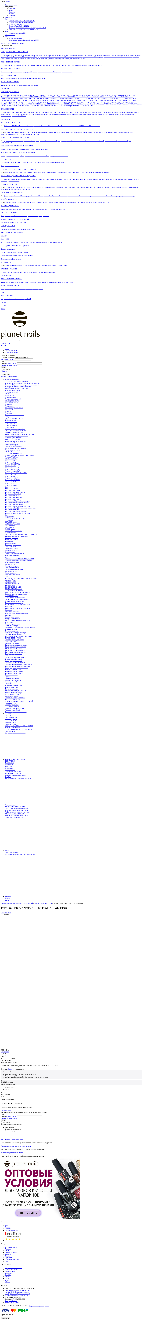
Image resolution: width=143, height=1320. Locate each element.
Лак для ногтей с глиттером (29, 114)
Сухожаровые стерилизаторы (54, 162)
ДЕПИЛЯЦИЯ (6, 262)
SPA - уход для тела (31, 242)
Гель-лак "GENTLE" (80, 98)
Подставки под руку (68, 132)
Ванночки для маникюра (12, 179)
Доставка (12, 8)
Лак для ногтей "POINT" (65, 112)
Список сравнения (11, 350)
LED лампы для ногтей (32, 126)
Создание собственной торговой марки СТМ (24, 40)
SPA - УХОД (5, 239)
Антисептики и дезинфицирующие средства (15, 72)
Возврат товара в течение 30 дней (12, 1153)
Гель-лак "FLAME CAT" (28, 98)
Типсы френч (55, 65)
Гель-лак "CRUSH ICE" (95, 97)
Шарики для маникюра (8, 249)
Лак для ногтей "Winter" (100, 112)
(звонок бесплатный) (17, 1290)
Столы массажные (122, 132)
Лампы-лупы (57, 132)
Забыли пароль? (11, 363)
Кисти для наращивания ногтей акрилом (72, 196)
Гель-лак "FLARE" (42, 98)
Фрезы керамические (78, 141)
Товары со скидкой (11, 1252)
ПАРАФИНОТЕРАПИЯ (9, 269)
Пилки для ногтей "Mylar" (100, 187)
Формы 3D (105, 202)
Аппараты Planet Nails (30, 149)
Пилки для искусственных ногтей (59, 187)
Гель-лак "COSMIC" (80, 97)
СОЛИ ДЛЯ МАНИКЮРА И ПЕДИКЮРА (15, 246)
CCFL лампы (8, 126)
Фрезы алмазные (50, 141)
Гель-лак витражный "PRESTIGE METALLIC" (77, 106)
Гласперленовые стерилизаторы (11, 162)
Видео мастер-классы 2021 (17, 33)
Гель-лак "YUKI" (56, 106)
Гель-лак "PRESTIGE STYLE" (100, 102)
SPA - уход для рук (19, 242)
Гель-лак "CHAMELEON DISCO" (34, 97)
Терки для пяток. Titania (28, 229)
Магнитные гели (6, 222)
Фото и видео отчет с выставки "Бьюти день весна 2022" (27, 28)
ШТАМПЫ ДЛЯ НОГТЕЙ (10, 206)
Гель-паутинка (28, 58)
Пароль (3, 363)
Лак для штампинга (22, 209)
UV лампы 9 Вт (56, 126)
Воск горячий (8, 265)
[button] (5, 1052)
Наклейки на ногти (46, 202)
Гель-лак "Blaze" (105, 95)
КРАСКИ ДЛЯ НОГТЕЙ (9, 212)
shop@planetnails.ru (11, 1301)
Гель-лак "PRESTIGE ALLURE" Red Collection (33, 102)
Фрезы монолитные (109, 141)
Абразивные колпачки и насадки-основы (17, 141)
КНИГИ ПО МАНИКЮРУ (10, 82)
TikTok (7, 1278)
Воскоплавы (37, 265)
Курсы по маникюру (11, 5)
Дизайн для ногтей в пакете (30, 202)
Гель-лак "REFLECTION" (49, 104)
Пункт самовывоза (11, 1247)
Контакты (12, 12)
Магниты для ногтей (19, 222)
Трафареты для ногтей (65, 202)
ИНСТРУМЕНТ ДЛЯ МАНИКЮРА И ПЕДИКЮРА (18, 169)
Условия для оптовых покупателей (12, 43)
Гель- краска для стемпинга (104, 57)
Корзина (3, 376)
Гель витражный (28, 57)
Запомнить (6, 369)
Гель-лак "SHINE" (104, 104)
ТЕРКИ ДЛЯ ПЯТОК (8, 226)
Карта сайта (9, 1257)
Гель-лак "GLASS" (93, 98)
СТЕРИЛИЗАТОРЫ (7, 159)
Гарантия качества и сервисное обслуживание (16, 1146)
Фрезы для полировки (63, 141)
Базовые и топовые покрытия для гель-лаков (18, 95)
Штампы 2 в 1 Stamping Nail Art (39, 209)
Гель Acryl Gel (18, 57)
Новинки (8, 1254)
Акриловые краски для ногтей (24, 216)
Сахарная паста (46, 265)
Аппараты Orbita (17, 149)
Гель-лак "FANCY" (14, 98)
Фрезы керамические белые (94, 141)
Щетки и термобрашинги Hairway (12, 232)
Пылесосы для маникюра (83, 132)
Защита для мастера (26, 179)
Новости (11, 14)
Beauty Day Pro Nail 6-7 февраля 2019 (21, 22)
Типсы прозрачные (44, 65)
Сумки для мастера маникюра (11, 156)
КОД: (2, 1050)
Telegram (7, 1282)
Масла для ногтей (7, 255)
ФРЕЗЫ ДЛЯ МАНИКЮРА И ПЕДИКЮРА (15, 137)
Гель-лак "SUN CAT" (129, 104)
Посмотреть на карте (11, 1302)
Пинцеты (77, 172)
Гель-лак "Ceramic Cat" (15, 97)
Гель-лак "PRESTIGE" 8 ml (119, 102)
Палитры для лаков (70, 179)
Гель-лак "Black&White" (92, 95)
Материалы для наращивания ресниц (13, 289)
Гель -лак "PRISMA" (40, 95)
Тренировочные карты (30, 85)
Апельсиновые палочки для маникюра (16, 172)
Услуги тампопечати (15, 38)
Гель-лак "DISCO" (121, 97)
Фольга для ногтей (96, 202)
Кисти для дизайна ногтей (30, 196)
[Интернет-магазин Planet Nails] (20, 338)
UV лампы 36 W (45, 126)
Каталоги (12, 15)
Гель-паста (20, 58)
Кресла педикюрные (33, 132)
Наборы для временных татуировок (36, 282)
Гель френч (82, 57)
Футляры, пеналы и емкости (120, 179)
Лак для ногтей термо (102, 114)
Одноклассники (10, 1271)
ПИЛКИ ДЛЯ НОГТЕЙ (9, 184)
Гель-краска (132, 57)
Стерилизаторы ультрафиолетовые (33, 162)
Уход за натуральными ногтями (23, 255)
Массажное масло (56, 242)
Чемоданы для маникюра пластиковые (33, 156)
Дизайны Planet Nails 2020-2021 (19, 26)
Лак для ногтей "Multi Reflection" (31, 112)
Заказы (7, 349)
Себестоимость (10, 35)
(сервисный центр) (17, 1294)
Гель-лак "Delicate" (109, 97)
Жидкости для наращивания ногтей (42, 72)
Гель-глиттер (117, 57)
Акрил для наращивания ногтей (11, 78)
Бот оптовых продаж (11, 1269)
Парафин (25, 272)
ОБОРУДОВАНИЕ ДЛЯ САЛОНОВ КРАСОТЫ (17, 129)
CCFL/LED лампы (18, 126)
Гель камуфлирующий (57, 57)
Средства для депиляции (59, 265)
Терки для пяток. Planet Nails (10, 229)
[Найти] (19, 340)
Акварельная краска (7, 216)
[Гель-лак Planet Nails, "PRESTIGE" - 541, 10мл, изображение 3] (30, 1032)
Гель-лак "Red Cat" (16, 104)
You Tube (8, 1275)
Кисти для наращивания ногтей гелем (98, 196)
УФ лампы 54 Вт (94, 126)
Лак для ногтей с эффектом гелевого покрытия (79, 114)
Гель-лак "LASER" (119, 98)
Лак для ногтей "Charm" (12, 112)
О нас (6, 1225)
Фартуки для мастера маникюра (100, 179)
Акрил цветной (27, 78)
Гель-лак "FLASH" (55, 98)
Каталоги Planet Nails (12, 1259)
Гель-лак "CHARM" (52, 97)
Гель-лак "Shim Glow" (91, 104)
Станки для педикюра (88, 172)
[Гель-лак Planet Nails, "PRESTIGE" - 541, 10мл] (30, 973)
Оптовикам (8, 17)
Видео (7, 31)
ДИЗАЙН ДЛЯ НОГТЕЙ (9, 199)
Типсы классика (32, 65)
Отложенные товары (11, 352)
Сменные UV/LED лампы (80, 126)
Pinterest (7, 1276)
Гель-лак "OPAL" (55, 100)
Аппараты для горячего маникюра (15, 132)
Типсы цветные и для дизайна (70, 65)
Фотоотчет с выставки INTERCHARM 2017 (23, 29)
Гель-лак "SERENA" (64, 104)
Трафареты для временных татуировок (60, 282)
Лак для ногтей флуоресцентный (120, 114)
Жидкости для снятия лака (63, 72)
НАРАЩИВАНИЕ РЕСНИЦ (10, 285)
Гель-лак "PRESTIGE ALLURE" (111, 100)
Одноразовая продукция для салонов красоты (48, 179)
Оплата (11, 10)
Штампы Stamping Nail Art (58, 209)
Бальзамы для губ (44, 242)
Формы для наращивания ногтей (91, 65)
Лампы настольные (46, 132)
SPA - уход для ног (7, 242)
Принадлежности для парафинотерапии (42, 272)
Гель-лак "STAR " (116, 104)
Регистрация (9, 359)
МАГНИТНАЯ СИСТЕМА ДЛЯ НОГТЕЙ (15, 219)
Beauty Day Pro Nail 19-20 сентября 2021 (22, 21)
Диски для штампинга (8, 209)
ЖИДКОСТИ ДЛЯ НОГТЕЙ (10, 68)
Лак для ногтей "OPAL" (49, 112)
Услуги (7, 36)
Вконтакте (8, 1273)
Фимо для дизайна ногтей (81, 202)
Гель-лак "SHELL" (77, 104)
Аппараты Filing (6, 149)
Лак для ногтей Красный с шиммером (120, 112)
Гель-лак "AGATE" (66, 95)
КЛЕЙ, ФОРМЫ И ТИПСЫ (10, 62)
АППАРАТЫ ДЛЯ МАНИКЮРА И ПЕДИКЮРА (17, 146)
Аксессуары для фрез (38, 141)
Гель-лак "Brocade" (53, 95)
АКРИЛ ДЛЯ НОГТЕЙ (8, 75)
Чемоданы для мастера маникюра (57, 156)
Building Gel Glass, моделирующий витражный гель (21, 55)
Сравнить (11, 1069)
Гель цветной (90, 57)
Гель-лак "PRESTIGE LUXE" (80, 102)
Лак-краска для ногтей (41, 216)
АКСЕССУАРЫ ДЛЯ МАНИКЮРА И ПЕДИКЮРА (18, 176)
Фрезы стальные (121, 141)
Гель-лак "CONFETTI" (66, 97)
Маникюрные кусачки (43, 172)
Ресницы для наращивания (34, 289)
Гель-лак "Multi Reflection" (27, 100)
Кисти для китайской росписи (49, 196)
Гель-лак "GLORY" (106, 98)
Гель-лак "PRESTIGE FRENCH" (59, 102)
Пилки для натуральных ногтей (81, 187)
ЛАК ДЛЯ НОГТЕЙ (7, 109)
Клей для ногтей (9, 65)
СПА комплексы (97, 132)
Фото (6, 19)
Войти (3, 359)
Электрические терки (32, 134)
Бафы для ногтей (28, 187)
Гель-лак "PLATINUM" (68, 100)
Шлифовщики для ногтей (21, 189)
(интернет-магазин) (17, 1292)
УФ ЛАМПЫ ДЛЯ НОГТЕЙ (10, 122)
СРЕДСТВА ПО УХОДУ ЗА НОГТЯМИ (14, 252)
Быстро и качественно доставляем (12, 1139)
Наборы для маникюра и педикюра (62, 172)
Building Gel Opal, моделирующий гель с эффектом (55, 55)
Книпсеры (32, 172)
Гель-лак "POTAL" (94, 100)
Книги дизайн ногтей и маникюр (12, 85)
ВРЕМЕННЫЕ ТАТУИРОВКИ (11, 279)
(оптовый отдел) (16, 1295)
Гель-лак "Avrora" (78, 95)
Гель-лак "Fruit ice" (67, 98)
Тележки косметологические (15, 134)
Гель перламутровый (72, 57)
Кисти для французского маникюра (123, 196)
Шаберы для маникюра (103, 172)
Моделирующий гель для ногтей (44, 58)
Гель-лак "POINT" (82, 100)
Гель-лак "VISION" (12, 106)
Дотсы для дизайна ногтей (12, 196)
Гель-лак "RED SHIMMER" (31, 104)
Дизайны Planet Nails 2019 (17, 24)
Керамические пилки (41, 187)
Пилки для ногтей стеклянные (119, 187)
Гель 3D (10, 57)
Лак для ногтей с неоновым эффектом (51, 114)
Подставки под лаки (83, 179)
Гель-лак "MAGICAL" (11, 100)
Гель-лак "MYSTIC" (42, 100)
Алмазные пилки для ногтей (13, 187)
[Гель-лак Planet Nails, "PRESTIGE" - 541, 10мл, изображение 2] (89, 973)
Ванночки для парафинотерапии (11, 272)
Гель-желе (124, 57)
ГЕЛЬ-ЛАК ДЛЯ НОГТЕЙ (10, 92)
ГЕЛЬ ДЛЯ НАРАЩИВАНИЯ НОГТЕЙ (14, 52)
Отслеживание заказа (8, 357)
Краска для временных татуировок (12, 282)
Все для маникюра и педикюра (39, 1306)
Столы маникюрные (109, 132)
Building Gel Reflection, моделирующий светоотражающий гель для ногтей (96, 55)
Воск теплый (28, 265)
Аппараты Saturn (42, 149)
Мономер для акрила (39, 78)
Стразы (55, 202)
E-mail (3, 361)
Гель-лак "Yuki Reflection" (42, 106)
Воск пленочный (18, 265)
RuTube (7, 1280)
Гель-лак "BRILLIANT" (119, 95)
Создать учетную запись (9, 365)
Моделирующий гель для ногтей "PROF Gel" (70, 58)
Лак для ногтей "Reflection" (83, 112)
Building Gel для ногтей (129, 55)
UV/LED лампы (66, 126)
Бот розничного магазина (13, 1268)
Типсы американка (21, 65)
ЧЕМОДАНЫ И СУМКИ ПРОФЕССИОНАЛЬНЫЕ (18, 152)
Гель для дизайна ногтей (42, 57)
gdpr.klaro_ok (5, 1318)
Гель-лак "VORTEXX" (26, 106)
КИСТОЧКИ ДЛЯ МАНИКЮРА (12, 192)
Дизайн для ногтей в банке (12, 202)
